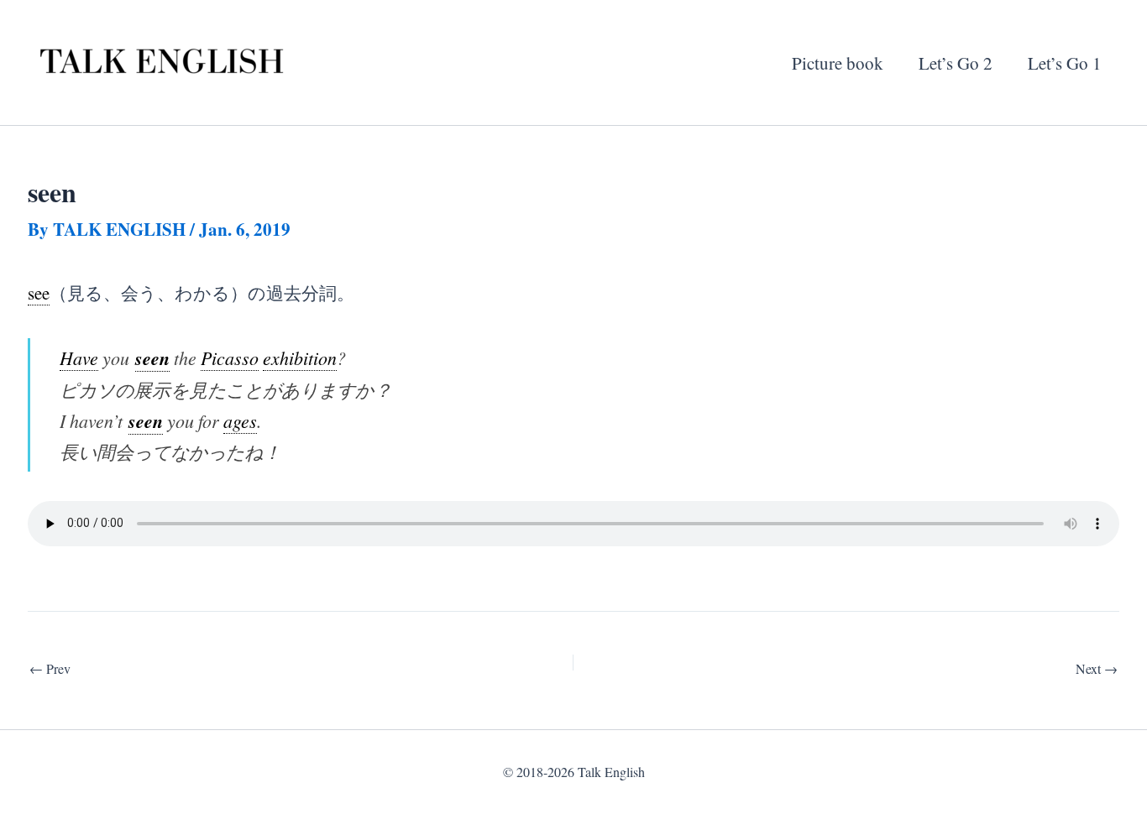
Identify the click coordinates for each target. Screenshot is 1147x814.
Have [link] (79, 358)
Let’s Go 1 (1065, 63)
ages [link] (240, 421)
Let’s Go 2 (955, 63)
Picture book (837, 63)
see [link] (39, 293)
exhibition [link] (300, 358)
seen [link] (152, 358)
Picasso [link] (230, 358)
